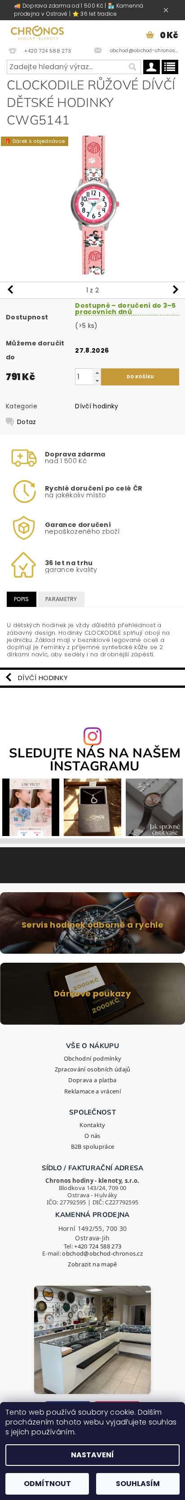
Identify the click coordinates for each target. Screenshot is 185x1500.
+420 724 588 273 (97, 1246)
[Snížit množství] (97, 380)
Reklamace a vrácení (92, 1091)
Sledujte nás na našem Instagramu (95, 759)
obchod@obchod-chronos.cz (102, 1253)
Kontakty (92, 1125)
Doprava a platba (92, 1080)
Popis (21, 599)
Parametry (61, 599)
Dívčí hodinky (96, 406)
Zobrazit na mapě (92, 1264)
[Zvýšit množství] (97, 372)
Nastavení (92, 1455)
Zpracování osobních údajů (93, 1069)
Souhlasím (138, 1483)
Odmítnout (47, 1483)
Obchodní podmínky (92, 1058)
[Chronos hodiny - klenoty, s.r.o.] (37, 32)
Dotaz (26, 422)
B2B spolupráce (92, 1146)
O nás (92, 1136)
